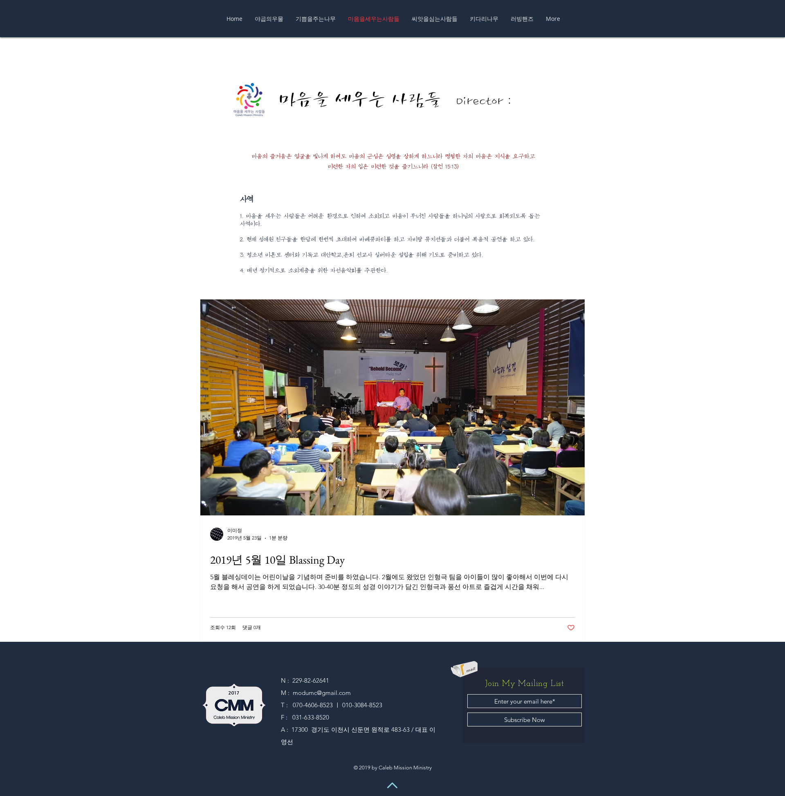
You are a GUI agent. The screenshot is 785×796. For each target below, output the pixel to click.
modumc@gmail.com (322, 693)
